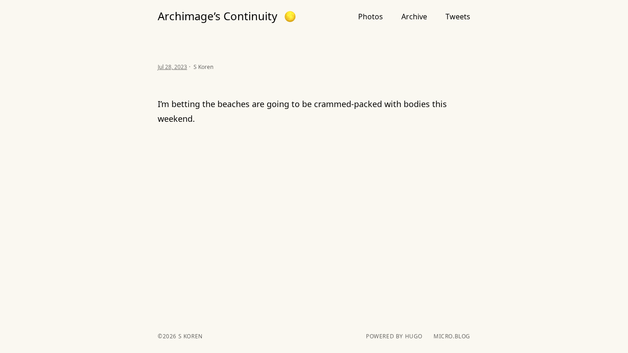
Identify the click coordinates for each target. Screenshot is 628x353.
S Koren (190, 336)
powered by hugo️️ (394, 336)
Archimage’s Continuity (217, 16)
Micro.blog (452, 336)
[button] (290, 16)
